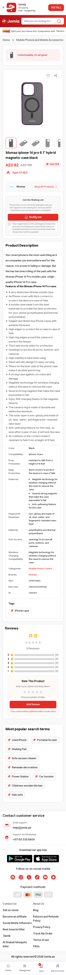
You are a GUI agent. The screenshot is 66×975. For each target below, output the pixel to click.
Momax (33, 575)
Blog (35, 910)
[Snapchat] (53, 877)
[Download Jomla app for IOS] (46, 858)
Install (56, 7)
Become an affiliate (15, 917)
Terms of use (41, 940)
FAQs (36, 946)
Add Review (33, 705)
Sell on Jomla (10, 910)
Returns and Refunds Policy (46, 919)
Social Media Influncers (17, 923)
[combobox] (40, 21)
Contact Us (9, 904)
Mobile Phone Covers (40, 569)
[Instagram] (21, 877)
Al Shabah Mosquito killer (15, 944)
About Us (38, 904)
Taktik (6, 936)
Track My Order (43, 934)
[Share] (55, 76)
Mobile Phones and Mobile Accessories (40, 40)
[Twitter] (29, 877)
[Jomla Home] (10, 21)
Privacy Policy (41, 927)
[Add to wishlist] (48, 75)
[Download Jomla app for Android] (19, 858)
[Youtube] (45, 877)
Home (6, 40)
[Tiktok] (37, 877)
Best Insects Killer (14, 930)
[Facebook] (13, 877)
